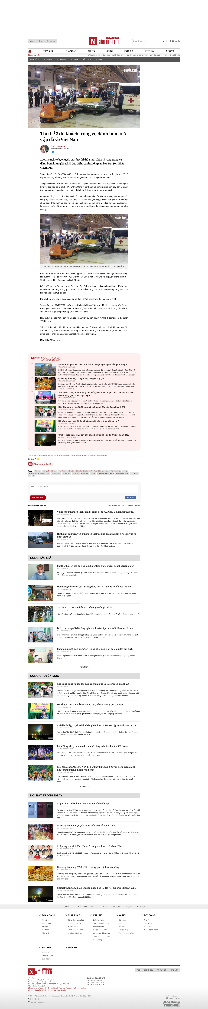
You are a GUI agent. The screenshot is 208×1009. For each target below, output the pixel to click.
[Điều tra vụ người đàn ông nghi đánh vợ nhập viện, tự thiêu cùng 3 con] (40, 634)
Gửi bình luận (37, 497)
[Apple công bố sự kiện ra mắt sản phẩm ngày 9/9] (40, 810)
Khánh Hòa (84, 473)
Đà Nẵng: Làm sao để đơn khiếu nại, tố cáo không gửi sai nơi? (88, 421)
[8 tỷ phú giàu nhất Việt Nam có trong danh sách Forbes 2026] (40, 853)
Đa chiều (149, 51)
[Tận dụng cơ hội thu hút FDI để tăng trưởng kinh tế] (40, 614)
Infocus (170, 51)
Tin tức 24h (162, 970)
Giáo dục (122, 923)
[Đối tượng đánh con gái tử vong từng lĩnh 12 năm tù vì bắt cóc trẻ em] (40, 593)
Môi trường (123, 930)
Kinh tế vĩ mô (98, 927)
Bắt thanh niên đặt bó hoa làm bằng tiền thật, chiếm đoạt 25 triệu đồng (95, 565)
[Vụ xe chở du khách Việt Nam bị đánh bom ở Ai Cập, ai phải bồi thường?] (40, 518)
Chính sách (62, 59)
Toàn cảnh (48, 51)
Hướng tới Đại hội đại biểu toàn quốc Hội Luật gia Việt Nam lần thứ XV (166, 55)
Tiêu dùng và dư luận (101, 936)
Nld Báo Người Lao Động (106, 473)
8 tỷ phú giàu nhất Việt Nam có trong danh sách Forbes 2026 (89, 846)
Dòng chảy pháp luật (76, 920)
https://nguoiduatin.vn (35, 978)
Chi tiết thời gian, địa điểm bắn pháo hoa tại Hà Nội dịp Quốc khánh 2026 (93, 435)
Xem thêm (84, 667)
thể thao (53, 471)
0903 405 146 (34, 999)
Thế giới (98, 59)
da (30, 476)
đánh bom (75, 473)
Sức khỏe (148, 923)
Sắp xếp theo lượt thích (116, 505)
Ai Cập (125, 471)
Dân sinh (122, 920)
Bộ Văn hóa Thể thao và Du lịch (39, 473)
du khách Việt (56, 473)
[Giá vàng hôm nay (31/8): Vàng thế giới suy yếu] (45, 383)
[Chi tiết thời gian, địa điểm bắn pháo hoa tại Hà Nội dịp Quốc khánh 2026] (45, 440)
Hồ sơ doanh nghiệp (101, 930)
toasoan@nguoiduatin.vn (38, 1002)
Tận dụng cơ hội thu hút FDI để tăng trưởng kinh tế (84, 607)
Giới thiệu (148, 970)
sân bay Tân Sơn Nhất (113, 471)
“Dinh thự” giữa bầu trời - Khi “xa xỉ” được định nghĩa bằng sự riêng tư (93, 365)
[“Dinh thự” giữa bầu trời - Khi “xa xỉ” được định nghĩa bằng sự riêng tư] (45, 369)
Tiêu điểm (48, 59)
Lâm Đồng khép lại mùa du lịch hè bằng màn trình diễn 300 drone (92, 746)
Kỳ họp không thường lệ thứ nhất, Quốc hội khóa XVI (85, 55)
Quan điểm (46, 952)
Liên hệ (33, 41)
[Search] (164, 41)
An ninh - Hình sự (75, 933)
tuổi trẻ (93, 473)
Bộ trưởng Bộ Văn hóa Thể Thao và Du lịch (90, 471)
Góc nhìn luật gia (74, 923)
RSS (138, 970)
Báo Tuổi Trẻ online (122, 473)
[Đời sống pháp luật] (154, 1004)
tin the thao (134, 473)
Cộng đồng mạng (151, 930)
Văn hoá (122, 927)
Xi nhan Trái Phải (49, 956)
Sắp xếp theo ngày (134, 505)
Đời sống (129, 51)
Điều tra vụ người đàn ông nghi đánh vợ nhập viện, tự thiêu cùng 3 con (95, 628)
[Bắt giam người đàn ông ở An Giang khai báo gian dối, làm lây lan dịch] (40, 655)
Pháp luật (71, 51)
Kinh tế (91, 51)
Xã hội (110, 51)
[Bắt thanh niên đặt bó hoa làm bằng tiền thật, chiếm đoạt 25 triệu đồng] (40, 572)
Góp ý (41, 41)
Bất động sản (98, 920)
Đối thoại (87, 59)
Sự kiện (74, 59)
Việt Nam (38, 471)
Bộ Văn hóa (66, 473)
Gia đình (147, 920)
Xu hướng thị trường (101, 933)
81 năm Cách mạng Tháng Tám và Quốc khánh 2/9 (123, 55)
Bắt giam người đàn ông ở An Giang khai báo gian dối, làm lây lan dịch (95, 648)
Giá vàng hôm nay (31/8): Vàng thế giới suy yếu (81, 379)
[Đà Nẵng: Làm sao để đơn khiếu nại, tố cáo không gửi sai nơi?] (45, 426)
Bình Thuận (62, 471)
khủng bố (46, 471)
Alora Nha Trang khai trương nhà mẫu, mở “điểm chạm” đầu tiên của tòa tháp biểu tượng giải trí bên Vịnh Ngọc (96, 394)
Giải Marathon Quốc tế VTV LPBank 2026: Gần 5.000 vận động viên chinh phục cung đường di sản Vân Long (96, 768)
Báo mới (174, 970)
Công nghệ (97, 940)
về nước (71, 471)
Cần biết (147, 927)
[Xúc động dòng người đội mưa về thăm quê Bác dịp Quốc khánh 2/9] (45, 412)
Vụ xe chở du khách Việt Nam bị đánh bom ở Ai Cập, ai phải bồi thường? (95, 511)
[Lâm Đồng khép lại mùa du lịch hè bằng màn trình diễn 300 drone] (40, 752)
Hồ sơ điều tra (73, 927)
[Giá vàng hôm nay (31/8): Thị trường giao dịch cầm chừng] (40, 873)
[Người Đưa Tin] (72, 971)
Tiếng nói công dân (75, 930)
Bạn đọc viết (47, 959)
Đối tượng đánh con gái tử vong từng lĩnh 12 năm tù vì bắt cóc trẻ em (94, 586)
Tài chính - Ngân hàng (102, 923)
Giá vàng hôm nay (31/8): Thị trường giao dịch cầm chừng (88, 867)
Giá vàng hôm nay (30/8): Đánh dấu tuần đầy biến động (86, 825)
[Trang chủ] (104, 41)
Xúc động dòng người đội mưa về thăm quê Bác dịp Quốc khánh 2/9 (91, 407)
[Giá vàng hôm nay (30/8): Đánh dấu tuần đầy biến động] (40, 832)
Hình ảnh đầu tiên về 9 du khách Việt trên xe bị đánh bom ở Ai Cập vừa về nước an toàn (96, 535)
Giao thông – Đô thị (126, 933)
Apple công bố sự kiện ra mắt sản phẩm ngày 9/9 (83, 803)
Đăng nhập (130, 497)
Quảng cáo (51, 41)
